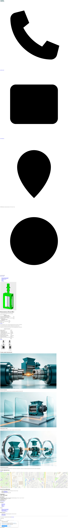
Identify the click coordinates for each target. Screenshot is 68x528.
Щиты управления (4, 510)
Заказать (1, 323)
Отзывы (3, 279)
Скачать (1, 471)
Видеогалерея (3, 504)
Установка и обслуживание (5, 278)
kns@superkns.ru (5, 491)
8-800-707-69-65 (4, 514)
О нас (2, 280)
